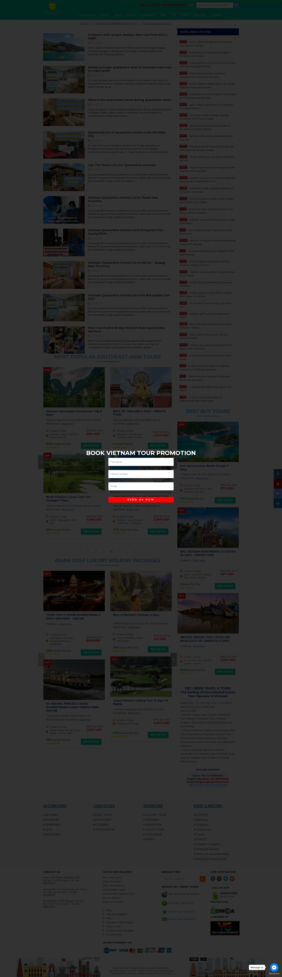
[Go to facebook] (274, 967)
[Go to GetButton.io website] (274, 974)
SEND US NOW (141, 499)
